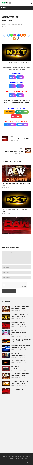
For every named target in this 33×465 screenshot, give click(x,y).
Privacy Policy (24, 462)
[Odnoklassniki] (24, 35)
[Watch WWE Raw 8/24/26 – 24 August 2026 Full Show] (6, 325)
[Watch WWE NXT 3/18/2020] (16, 173)
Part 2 (20, 77)
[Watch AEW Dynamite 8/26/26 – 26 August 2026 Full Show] (6, 309)
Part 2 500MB (22, 124)
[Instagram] (14, 35)
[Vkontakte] (18, 35)
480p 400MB (16, 116)
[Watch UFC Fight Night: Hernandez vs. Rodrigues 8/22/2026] (6, 332)
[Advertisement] (14, 422)
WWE (16, 24)
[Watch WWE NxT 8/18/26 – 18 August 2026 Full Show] (6, 383)
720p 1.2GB (9, 111)
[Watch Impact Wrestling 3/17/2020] (16, 138)
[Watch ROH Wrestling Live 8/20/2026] (6, 368)
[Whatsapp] (11, 35)
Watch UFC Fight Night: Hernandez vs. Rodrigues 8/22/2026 (18, 332)
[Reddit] (21, 35)
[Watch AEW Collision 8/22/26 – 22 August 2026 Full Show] (6, 341)
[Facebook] (4, 35)
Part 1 (12, 77)
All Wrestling (4, 24)
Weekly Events (11, 24)
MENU (4, 8)
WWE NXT (20, 24)
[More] (14, 38)
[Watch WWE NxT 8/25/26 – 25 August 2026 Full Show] (6, 317)
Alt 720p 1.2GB (22, 111)
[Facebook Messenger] (28, 35)
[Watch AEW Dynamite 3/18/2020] (16, 151)
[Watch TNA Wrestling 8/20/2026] (6, 362)
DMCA (15, 462)
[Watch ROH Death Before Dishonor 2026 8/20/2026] (6, 355)
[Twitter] (8, 35)
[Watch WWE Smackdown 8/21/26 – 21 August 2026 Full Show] (6, 348)
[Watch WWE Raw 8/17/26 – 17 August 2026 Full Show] (6, 391)
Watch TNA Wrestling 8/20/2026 (20, 360)
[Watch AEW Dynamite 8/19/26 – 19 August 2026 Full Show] (6, 376)
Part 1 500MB (10, 124)
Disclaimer (8, 462)
